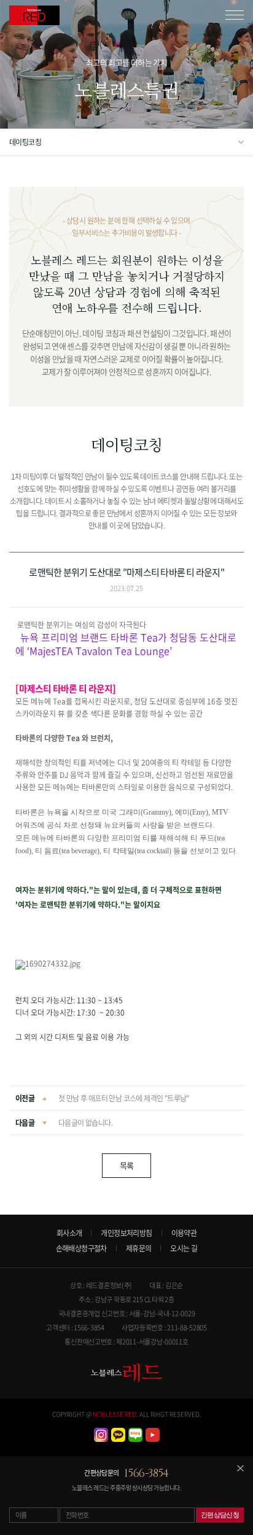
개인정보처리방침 (126, 1233)
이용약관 (184, 1233)
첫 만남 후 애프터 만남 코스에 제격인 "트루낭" (123, 1098)
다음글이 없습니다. (85, 1122)
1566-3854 (146, 1473)
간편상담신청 (220, 1514)
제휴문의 (139, 1248)
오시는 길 (183, 1248)
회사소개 (69, 1233)
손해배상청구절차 (81, 1248)
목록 (127, 1165)
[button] (126, 664)
